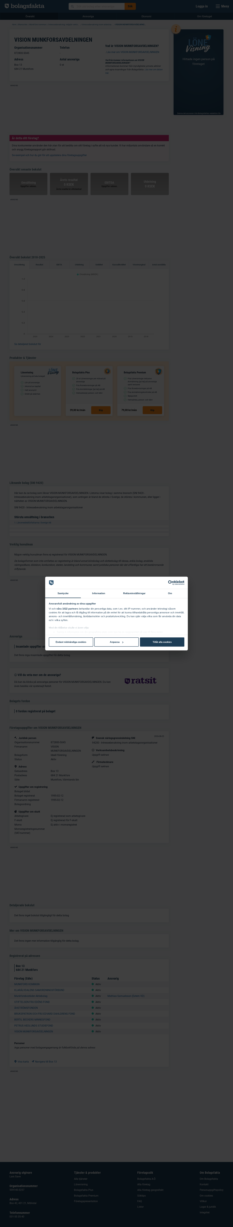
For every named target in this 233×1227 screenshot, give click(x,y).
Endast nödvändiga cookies (71, 642)
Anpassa (115, 642)
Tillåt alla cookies (162, 642)
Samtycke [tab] (63, 593)
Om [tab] (170, 593)
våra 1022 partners (67, 608)
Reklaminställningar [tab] (134, 593)
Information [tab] (98, 593)
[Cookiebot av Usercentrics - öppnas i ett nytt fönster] (170, 582)
